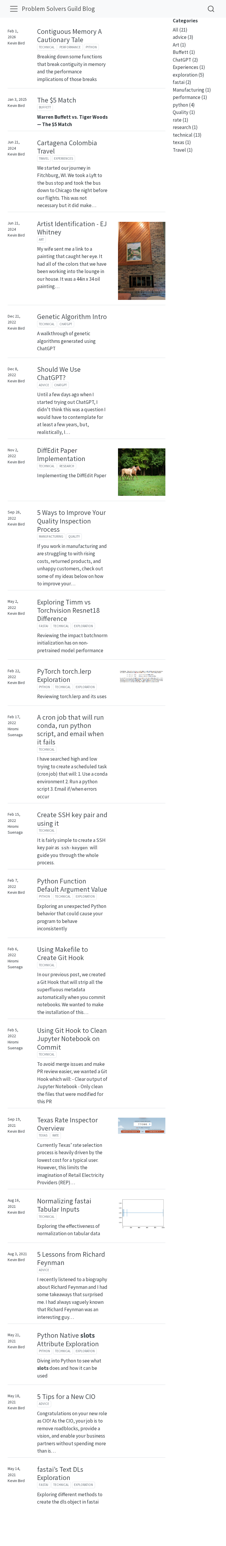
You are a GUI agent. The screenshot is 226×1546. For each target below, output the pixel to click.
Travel (44, 158)
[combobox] (211, 8)
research (66, 466)
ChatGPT (65, 324)
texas (43, 1135)
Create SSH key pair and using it (72, 818)
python (91, 47)
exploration (83, 626)
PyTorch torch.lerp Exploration (64, 675)
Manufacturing (51, 536)
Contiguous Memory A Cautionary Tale (69, 35)
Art (41, 239)
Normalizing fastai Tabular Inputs (64, 1205)
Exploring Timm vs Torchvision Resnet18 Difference (68, 610)
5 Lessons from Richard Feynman (71, 1258)
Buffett (45, 107)
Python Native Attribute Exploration (68, 1339)
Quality (74, 536)
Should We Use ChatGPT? (59, 373)
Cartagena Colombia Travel (67, 146)
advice (44, 385)
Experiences (63, 158)
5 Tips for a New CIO (66, 1396)
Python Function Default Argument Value (72, 885)
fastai (43, 626)
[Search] (211, 8)
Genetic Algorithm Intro (72, 316)
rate (55, 1135)
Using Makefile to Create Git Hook (62, 953)
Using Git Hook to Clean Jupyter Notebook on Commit (72, 1038)
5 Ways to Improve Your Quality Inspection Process (71, 520)
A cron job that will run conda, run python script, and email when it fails (70, 729)
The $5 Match (56, 100)
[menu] (14, 9)
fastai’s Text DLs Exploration (60, 1473)
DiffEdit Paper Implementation (61, 454)
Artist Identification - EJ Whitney (72, 227)
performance (70, 47)
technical (46, 47)
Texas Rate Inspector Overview (67, 1124)
